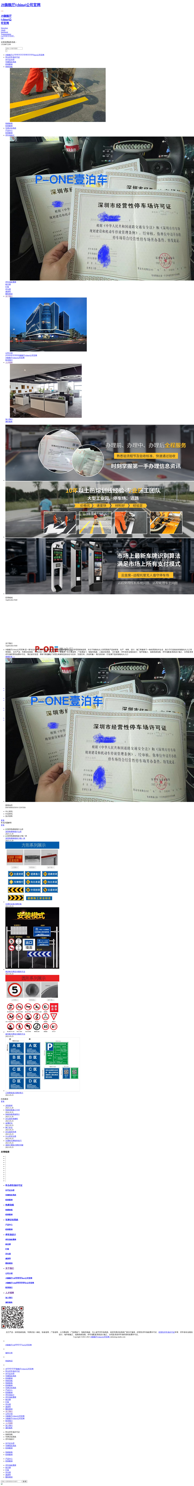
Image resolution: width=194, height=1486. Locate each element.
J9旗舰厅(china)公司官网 (21, 355)
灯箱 (7, 287)
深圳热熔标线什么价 (13, 832)
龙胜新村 (9, 1106)
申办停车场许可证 (12, 57)
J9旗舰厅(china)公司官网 (18, 1278)
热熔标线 (9, 123)
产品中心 (9, 130)
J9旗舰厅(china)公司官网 (19, 1283)
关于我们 (9, 296)
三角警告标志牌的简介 (14, 1093)
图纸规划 (9, 294)
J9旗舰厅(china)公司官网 (14, 358)
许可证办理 (9, 60)
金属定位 (9, 1123)
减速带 (8, 291)
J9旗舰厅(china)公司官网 (19, 1369)
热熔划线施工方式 (12, 1110)
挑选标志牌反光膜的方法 (15, 972)
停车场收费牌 (10, 282)
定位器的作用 (10, 1132)
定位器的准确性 (11, 1119)
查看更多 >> (10, 657)
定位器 (8, 289)
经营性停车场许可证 (167, 1332)
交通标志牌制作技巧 (13, 1141)
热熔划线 (9, 67)
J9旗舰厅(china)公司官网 (14, 1416)
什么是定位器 (10, 1136)
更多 (2, 820)
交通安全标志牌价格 (13, 904)
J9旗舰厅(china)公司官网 (21, 5)
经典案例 (9, 64)
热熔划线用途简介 (12, 1114)
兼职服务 (9, 422)
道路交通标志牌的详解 (14, 1145)
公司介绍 (9, 353)
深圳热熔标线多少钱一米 (15, 838)
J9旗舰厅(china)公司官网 (24, 55)
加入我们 (9, 419)
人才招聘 (9, 362)
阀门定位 (9, 1127)
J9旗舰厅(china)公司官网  (100, 1337)
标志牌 (8, 284)
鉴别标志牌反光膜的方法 (15, 1034)
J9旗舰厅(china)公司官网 (14, 1418)
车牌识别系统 (10, 128)
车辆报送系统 (10, 62)
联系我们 (9, 360)
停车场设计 (9, 135)
